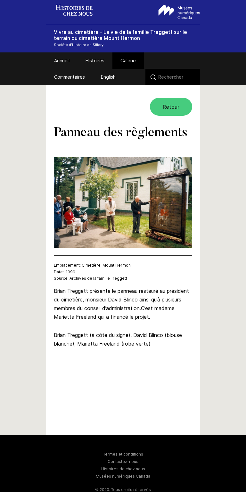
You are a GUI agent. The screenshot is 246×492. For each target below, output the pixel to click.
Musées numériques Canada (123, 476)
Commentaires (69, 77)
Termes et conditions (123, 454)
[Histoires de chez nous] (77, 11)
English (108, 77)
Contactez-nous (123, 461)
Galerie (128, 60)
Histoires (95, 60)
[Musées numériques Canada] (179, 11)
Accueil (62, 60)
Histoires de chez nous (123, 468)
